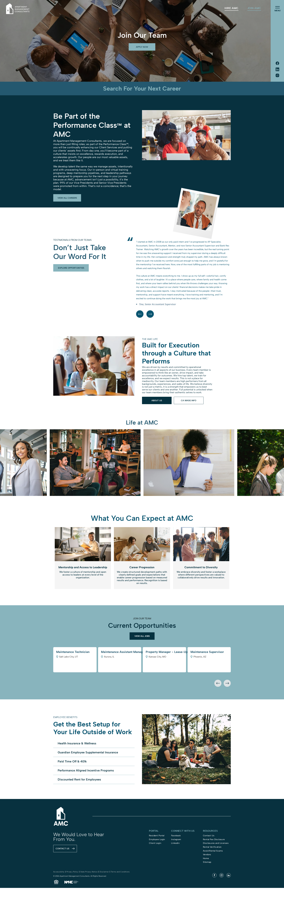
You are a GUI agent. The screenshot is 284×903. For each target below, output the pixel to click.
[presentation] (217, 717)
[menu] (277, 7)
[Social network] (277, 64)
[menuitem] (231, 8)
